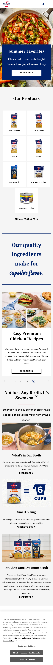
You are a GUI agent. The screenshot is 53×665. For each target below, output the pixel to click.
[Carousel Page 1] (20, 381)
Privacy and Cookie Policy (26, 638)
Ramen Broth (14, 130)
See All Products (25, 219)
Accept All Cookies (26, 659)
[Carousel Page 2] (29, 84)
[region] (26, 638)
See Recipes (26, 72)
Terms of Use (8, 640)
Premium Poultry (26, 208)
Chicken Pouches (38, 182)
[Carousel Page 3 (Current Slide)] (33, 381)
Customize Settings (26, 633)
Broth (14, 156)
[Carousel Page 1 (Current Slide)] (23, 84)
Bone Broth (14, 182)
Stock (38, 156)
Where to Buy (25, 527)
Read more (25, 473)
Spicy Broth (39, 130)
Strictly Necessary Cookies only (26, 653)
